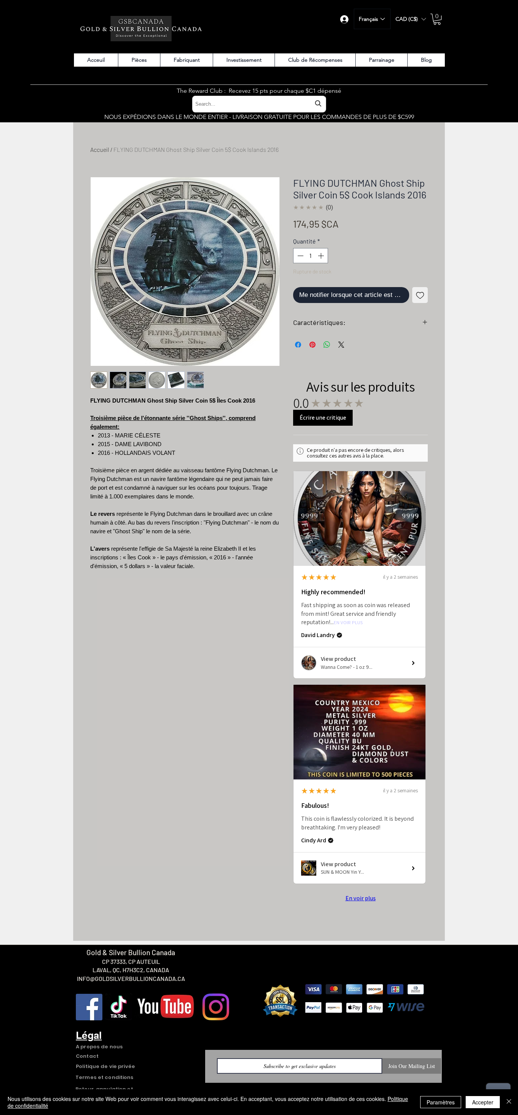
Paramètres (441, 1102)
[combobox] (259, 103)
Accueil (99, 149)
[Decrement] (299, 255)
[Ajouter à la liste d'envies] (420, 295)
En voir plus (348, 622)
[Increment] (321, 255)
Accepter (482, 1102)
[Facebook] (89, 1007)
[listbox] (411, 19)
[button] (411, 19)
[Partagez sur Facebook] (298, 344)
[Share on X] (341, 344)
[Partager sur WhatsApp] (326, 344)
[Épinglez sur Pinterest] (312, 344)
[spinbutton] (310, 255)
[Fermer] (508, 1102)
